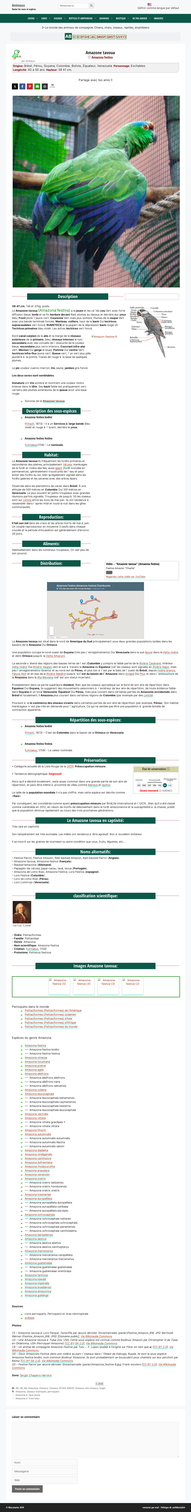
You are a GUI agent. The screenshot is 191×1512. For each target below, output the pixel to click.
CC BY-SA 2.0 (74, 1343)
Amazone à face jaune (28, 1395)
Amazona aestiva (35, 1238)
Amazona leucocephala (39, 1093)
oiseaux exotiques (36, 1391)
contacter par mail (151, 1507)
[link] (95, 191)
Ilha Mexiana (45, 677)
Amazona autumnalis (38, 1134)
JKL (93, 37)
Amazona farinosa (36, 1275)
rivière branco (166, 670)
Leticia (27, 500)
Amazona (33, 1388)
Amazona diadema (36, 1150)
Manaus (93, 784)
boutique (121, 18)
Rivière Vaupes (42, 666)
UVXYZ (121, 37)
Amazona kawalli (35, 1279)
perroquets (53, 1391)
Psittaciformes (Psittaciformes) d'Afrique (50, 1022)
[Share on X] (15, 86)
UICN (70, 766)
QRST (111, 37)
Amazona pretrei (35, 1065)
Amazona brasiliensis (38, 1287)
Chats (44, 18)
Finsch (30, 423)
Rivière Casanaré (150, 663)
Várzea (67, 464)
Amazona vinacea (36, 1057)
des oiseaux (91, 1388)
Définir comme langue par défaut (158, 8)
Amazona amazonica (38, 1291)
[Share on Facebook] (22, 86)
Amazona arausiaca (37, 1170)
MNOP (101, 37)
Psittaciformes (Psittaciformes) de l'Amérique (53, 1010)
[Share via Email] (37, 86)
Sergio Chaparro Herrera (35, 1375)
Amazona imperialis (37, 1283)
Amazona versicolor (37, 1174)
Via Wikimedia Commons (96, 1336)
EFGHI (85, 37)
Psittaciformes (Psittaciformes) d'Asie (48, 1018)
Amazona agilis (34, 1069)
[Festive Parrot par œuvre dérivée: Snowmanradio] (59, 986)
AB (68, 36)
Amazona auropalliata (38, 1198)
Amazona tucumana (37, 1061)
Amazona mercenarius (39, 1250)
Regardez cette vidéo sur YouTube (125, 576)
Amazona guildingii (36, 1295)
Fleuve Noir (19, 673)
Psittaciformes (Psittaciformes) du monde (51, 1026)
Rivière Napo (161, 666)
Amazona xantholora (38, 1158)
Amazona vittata (35, 1118)
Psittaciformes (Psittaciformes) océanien (50, 1014)
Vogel (102, 1388)
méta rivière (170, 652)
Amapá (129, 673)
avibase (29, 1317)
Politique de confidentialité (173, 1507)
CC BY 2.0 (160, 1346)
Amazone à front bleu (27, 1398)
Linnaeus (31, 444)
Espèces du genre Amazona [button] (31, 1038)
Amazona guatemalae (38, 1263)
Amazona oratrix (35, 1178)
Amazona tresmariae (38, 1194)
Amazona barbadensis (39, 1234)
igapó (58, 468)
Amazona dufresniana (38, 1162)
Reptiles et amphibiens (81, 18)
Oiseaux (58, 18)
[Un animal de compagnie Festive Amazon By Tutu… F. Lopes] (108, 986)
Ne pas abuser (140, 18)
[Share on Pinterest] (30, 86)
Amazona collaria (35, 1089)
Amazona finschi (35, 1130)
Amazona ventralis (36, 1114)
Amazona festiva (35, 1045)
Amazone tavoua (53, 401)
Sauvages (104, 18)
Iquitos (106, 784)
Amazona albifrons (36, 1073)
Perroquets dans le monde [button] (30, 1006)
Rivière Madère (56, 673)
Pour (142, 673)
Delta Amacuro (55, 655)
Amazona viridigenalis (38, 1154)
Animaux (18, 5)
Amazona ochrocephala (40, 1214)
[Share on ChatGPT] (45, 86)
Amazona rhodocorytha (40, 1166)
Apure (149, 652)
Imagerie (158, 18)
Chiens (31, 18)
